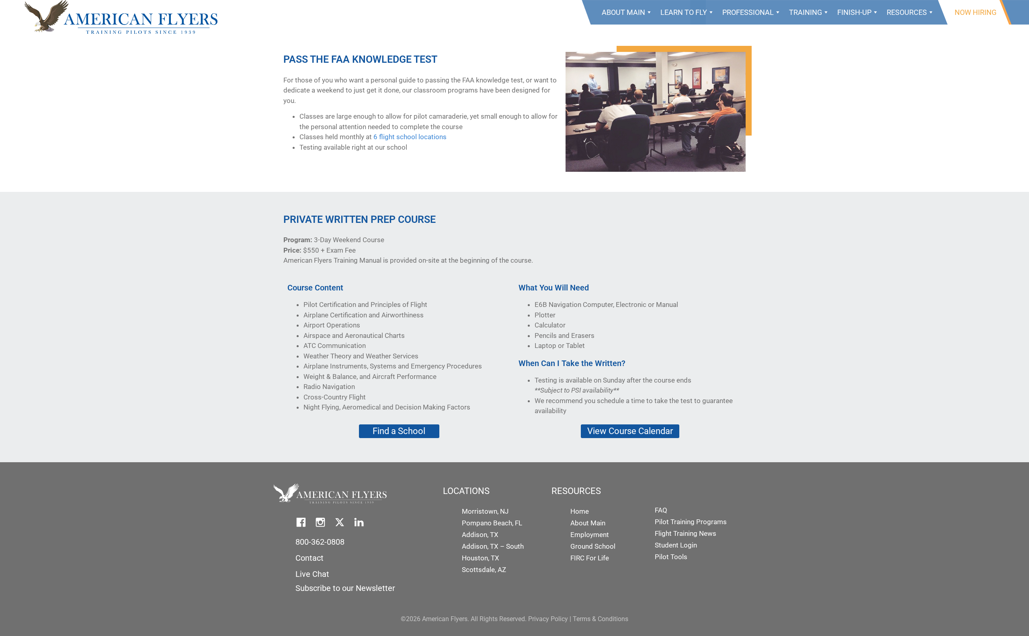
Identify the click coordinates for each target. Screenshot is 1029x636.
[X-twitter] (339, 522)
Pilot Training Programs (691, 522)
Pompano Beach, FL (492, 523)
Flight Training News (685, 533)
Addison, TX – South (493, 546)
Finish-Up (854, 12)
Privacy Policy (548, 619)
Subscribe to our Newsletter (345, 588)
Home (579, 511)
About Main (623, 12)
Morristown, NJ (485, 511)
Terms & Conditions (600, 619)
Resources (907, 12)
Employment (589, 535)
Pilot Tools (671, 557)
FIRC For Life (589, 558)
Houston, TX (480, 558)
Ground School (592, 546)
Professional (748, 12)
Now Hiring (975, 12)
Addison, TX (480, 535)
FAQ (661, 510)
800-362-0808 (319, 542)
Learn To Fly (683, 12)
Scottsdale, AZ (484, 570)
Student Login (676, 545)
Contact (309, 558)
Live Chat (312, 574)
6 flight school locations (410, 137)
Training (805, 12)
